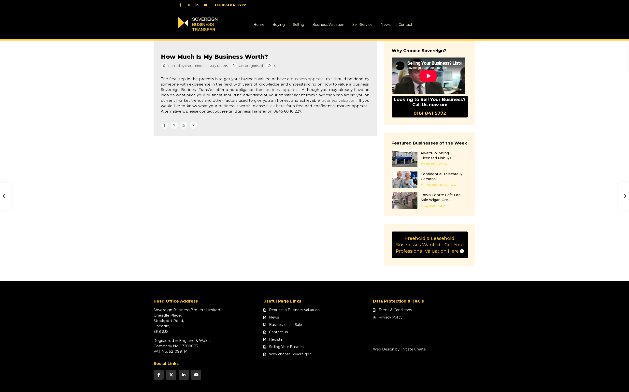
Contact (405, 24)
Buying (278, 24)
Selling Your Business (287, 347)
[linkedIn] (198, 5)
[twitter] (190, 5)
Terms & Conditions (395, 310)
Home (258, 24)
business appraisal (308, 78)
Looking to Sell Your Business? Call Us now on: (430, 106)
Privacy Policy (390, 317)
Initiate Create (413, 349)
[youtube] (206, 5)
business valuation (338, 100)
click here (275, 105)
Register (276, 339)
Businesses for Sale (285, 324)
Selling (298, 24)
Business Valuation (328, 24)
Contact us (278, 332)
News (385, 24)
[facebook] (182, 5)
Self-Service (362, 24)
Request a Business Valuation (294, 310)
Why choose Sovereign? (290, 354)
